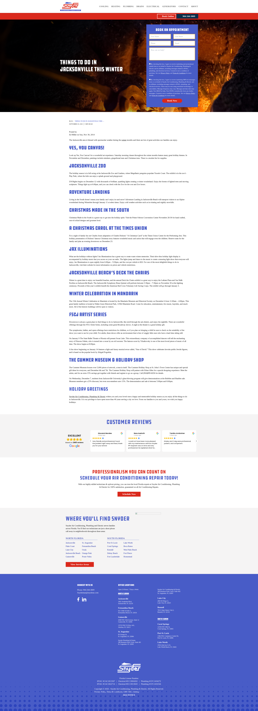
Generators (169, 6)
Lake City (69, 550)
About (194, 6)
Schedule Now (129, 494)
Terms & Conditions (179, 73)
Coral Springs (112, 546)
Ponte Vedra (86, 557)
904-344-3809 (189, 16)
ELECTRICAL (153, 6)
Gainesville (70, 557)
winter (124, 140)
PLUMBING (128, 6)
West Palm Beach (130, 550)
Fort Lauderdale (113, 557)
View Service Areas (80, 564)
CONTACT (183, 6)
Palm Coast (70, 546)
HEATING (115, 6)
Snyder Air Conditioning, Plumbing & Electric (87, 396)
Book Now (172, 100)
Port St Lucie (112, 543)
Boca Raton (128, 546)
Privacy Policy (165, 73)
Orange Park (87, 553)
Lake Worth (128, 543)
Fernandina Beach (89, 546)
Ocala (84, 550)
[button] (196, 441)
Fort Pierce (128, 553)
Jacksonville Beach (73, 553)
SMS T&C (127, 692)
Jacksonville (70, 543)
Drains (140, 6)
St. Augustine (87, 543)
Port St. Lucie (163, 633)
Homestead (128, 557)
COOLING (104, 6)
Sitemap (136, 692)
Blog (71, 121)
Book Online (168, 16)
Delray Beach (112, 553)
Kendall (110, 550)
